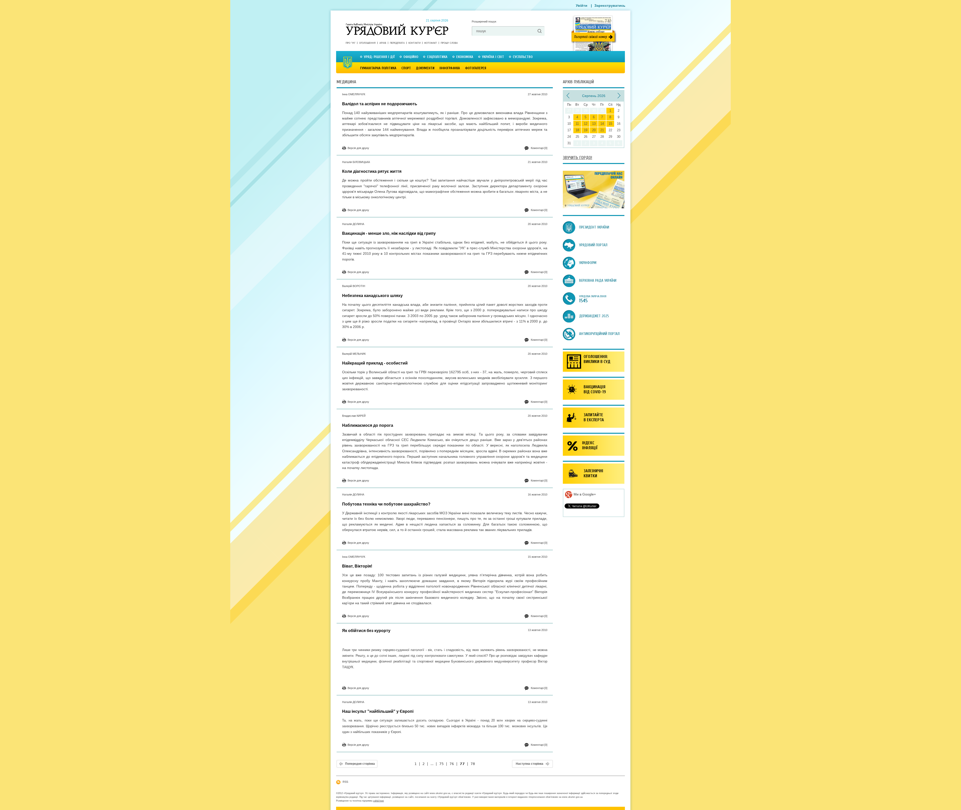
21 (602, 130)
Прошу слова (449, 43)
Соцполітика (437, 57)
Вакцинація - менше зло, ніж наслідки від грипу (389, 233)
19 (585, 130)
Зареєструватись (609, 6)
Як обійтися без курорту (366, 630)
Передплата (397, 43)
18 (577, 130)
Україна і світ (493, 57)
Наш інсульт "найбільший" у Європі (377, 711)
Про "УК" (350, 43)
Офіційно (410, 57)
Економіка (464, 57)
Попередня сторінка (360, 764)
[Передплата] (593, 207)
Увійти (581, 6)
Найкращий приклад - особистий (375, 363)
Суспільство (523, 57)
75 (441, 764)
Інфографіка (449, 68)
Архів (382, 43)
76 (451, 764)
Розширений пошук (484, 21)
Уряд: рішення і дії (379, 57)
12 (585, 124)
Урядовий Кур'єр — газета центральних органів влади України (397, 24)
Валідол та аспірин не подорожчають (379, 104)
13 (594, 124)
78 (472, 764)
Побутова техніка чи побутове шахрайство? (386, 504)
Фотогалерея (475, 68)
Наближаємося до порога (367, 425)
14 (602, 124)
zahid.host (378, 801)
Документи (425, 68)
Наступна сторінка (529, 764)
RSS (345, 781)
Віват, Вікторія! (357, 566)
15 (610, 124)
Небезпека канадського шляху (372, 296)
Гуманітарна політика (378, 68)
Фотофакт (430, 43)
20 (594, 130)
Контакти (414, 43)
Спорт (406, 68)
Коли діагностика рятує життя (371, 171)
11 (577, 124)
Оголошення (367, 43)
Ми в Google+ (584, 494)
